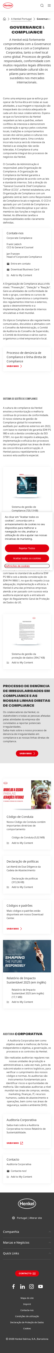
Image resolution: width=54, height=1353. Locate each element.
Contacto (25, 1274)
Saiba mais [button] (26, 754)
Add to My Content (21, 275)
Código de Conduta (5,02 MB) (28, 837)
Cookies (27, 1328)
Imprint (27, 1304)
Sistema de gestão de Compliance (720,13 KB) (25, 508)
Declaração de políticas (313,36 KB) (25, 880)
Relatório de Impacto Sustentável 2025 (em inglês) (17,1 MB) (28, 993)
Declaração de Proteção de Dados (27, 1322)
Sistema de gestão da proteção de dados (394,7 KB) (28, 655)
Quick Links (11, 1253)
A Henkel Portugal (21, 19)
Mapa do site (27, 1298)
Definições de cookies (17, 566)
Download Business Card (25, 269)
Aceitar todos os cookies (27, 558)
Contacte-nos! (19, 1171)
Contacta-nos (27, 1310)
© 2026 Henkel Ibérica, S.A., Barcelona (27, 1339)
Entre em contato (21, 263)
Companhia (11, 1232)
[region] (27, 541)
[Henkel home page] (4, 19)
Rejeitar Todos (27, 548)
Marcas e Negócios (16, 1242)
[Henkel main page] (8, 5)
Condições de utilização (27, 1316)
